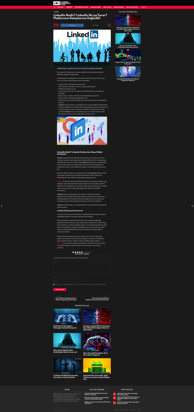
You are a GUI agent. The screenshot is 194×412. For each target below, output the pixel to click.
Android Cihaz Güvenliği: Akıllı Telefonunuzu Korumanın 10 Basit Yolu (96, 377)
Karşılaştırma (96, 7)
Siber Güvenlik (119, 7)
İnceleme (60, 7)
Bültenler (64, 323)
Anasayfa (116, 410)
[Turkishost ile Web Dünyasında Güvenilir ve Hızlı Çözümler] (67, 366)
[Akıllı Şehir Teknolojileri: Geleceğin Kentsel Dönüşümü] (67, 316)
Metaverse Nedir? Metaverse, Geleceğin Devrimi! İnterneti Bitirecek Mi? (97, 398)
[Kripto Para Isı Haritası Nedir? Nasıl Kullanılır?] (128, 55)
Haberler (69, 7)
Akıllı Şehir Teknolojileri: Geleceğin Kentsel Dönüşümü (127, 394)
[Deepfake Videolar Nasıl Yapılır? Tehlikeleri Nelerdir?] (128, 71)
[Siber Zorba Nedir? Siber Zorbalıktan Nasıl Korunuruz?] (67, 341)
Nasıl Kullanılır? (132, 7)
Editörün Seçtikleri (81, 7)
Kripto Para (107, 7)
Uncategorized (65, 372)
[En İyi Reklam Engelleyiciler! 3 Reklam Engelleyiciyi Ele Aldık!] (2, 206)
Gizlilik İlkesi (133, 410)
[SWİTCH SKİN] (143, 7)
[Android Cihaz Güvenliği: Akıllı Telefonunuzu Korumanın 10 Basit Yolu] (97, 366)
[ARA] (145, 7)
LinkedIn (59, 181)
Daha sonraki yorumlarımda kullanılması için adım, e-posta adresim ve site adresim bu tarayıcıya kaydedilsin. (80, 284)
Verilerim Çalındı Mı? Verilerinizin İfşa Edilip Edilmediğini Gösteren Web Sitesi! (96, 328)
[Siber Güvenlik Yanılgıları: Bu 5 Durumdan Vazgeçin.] (97, 342)
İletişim (139, 410)
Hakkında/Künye (125, 410)
